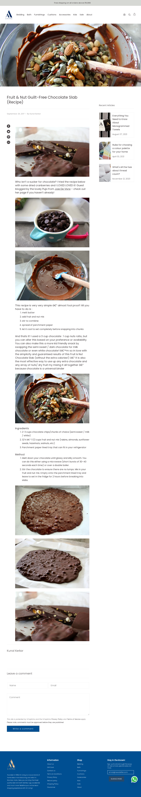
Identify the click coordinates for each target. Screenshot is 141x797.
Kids (78, 780)
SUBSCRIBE (116, 779)
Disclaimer (51, 787)
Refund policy (52, 780)
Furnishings (81, 770)
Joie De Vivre (62, 189)
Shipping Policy (52, 784)
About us (50, 764)
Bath (79, 767)
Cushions (80, 774)
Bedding (80, 764)
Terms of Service (73, 719)
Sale (78, 784)
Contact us (51, 770)
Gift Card (50, 767)
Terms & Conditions (54, 774)
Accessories (81, 777)
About (79, 787)
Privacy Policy (57, 719)
